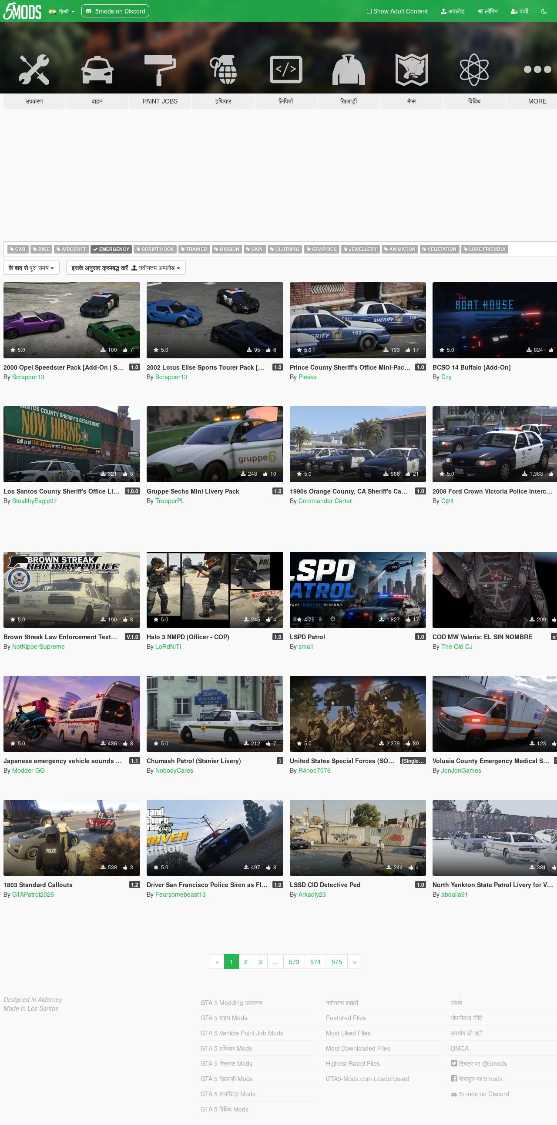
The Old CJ (457, 646)
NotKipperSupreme (38, 646)
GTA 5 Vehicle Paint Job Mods (242, 1032)
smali (306, 646)
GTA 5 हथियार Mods (226, 1048)
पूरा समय (29, 267)
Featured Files (346, 1017)
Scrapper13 (28, 376)
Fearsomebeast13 (180, 894)
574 (315, 961)
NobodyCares (174, 770)
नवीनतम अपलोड (124, 267)
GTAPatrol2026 (33, 894)
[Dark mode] (544, 11)
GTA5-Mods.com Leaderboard (367, 1078)
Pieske (308, 376)
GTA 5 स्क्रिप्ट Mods (226, 1063)
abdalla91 (454, 894)
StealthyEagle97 (34, 500)
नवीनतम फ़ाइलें (342, 1002)
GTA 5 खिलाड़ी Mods (227, 1078)
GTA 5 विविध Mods (224, 1109)
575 (337, 961)
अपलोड (455, 11)
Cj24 (447, 500)
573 (294, 961)
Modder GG (28, 770)
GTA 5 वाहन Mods (224, 1017)
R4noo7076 (315, 770)
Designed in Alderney (32, 999)
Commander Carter (325, 500)
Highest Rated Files (353, 1063)
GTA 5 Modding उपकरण (231, 1002)
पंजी (523, 11)
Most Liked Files (348, 1032)
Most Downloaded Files (358, 1048)
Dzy (446, 376)
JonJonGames (461, 770)
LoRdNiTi (168, 646)
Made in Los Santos (30, 1008)
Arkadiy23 (312, 894)
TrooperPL (170, 500)
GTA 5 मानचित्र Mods (228, 1093)
